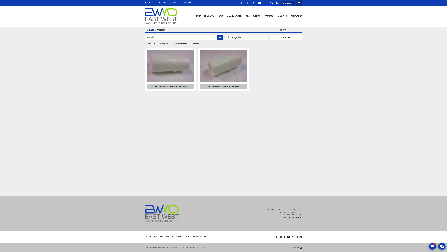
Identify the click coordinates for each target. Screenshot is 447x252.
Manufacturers (235, 16)
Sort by (286, 37)
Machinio (166, 247)
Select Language (288, 3)
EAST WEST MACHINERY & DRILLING (190, 247)
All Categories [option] (234, 37)
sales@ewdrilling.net (294, 217)
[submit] (220, 37)
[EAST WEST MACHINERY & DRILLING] (162, 213)
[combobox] (246, 37)
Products (209, 16)
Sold (221, 16)
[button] (209, 16)
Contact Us (296, 16)
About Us (282, 16)
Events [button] (256, 16)
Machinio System (150, 247)
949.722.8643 (186, 3)
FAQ (248, 16)
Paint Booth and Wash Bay (196, 237)
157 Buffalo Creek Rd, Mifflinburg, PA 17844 (285, 210)
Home (198, 16)
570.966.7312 (161, 3)
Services (269, 16)
